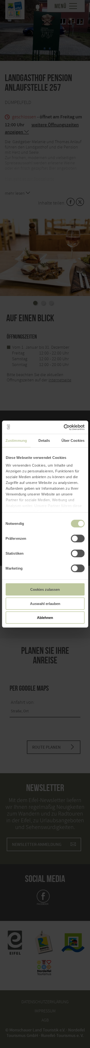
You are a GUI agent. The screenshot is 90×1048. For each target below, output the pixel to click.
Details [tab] (44, 440)
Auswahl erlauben (45, 603)
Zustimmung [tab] (16, 440)
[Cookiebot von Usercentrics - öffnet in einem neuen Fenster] (64, 427)
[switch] (77, 538)
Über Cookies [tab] (72, 440)
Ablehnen (45, 618)
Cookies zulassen (45, 589)
